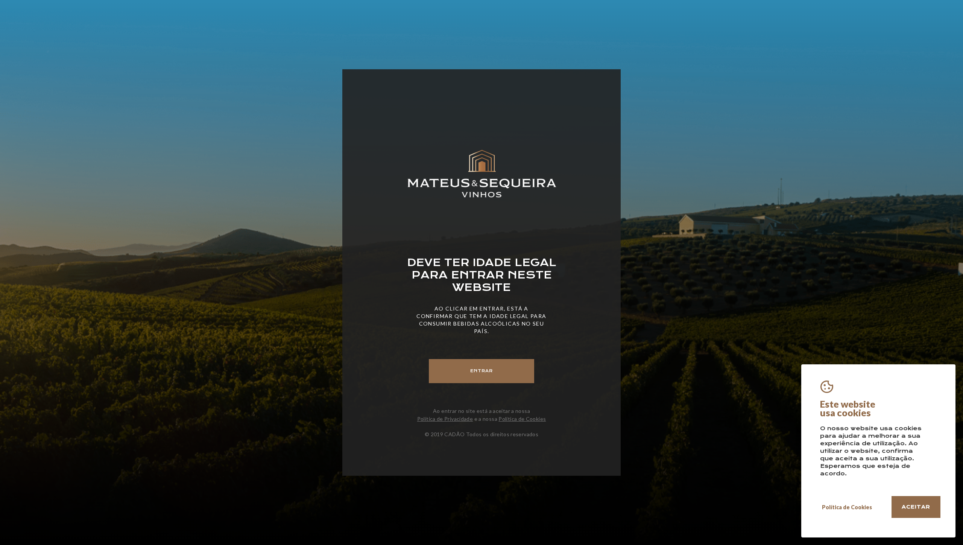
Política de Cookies (522, 419)
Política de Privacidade (445, 419)
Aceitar (916, 507)
